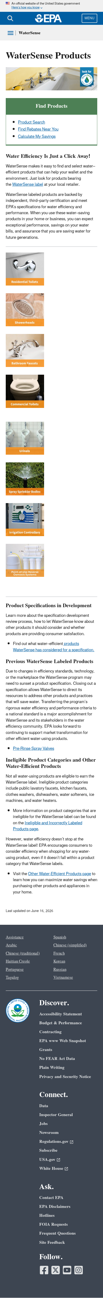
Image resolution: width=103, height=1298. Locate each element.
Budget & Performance (60, 1022)
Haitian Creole (18, 961)
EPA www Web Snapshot (62, 1040)
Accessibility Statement (60, 1014)
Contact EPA (51, 1197)
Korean (59, 961)
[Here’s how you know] (51, 6)
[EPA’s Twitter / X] (55, 1270)
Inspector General (56, 1114)
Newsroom (49, 1132)
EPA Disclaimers (54, 1206)
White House (51, 1168)
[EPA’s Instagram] (78, 1270)
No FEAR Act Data (57, 1058)
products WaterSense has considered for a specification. (53, 646)
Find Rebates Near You (38, 129)
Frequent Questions (57, 1233)
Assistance (15, 937)
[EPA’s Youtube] (67, 1270)
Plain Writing (51, 1067)
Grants (45, 1049)
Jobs (43, 1123)
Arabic (11, 945)
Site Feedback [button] (52, 1242)
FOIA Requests (53, 1224)
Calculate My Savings (37, 136)
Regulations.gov (54, 1141)
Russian (59, 969)
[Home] (48, 18)
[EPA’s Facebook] (44, 1270)
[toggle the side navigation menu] (10, 33)
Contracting (50, 1031)
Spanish (59, 937)
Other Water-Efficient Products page (59, 874)
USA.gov (47, 1159)
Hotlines (47, 1215)
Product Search (31, 122)
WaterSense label (27, 184)
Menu (89, 18)
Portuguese (15, 969)
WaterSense (29, 32)
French (59, 953)
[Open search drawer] (10, 18)
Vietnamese (63, 977)
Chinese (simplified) (70, 945)
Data (43, 1105)
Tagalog (12, 977)
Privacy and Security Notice (65, 1076)
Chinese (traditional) (23, 953)
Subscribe (48, 1150)
